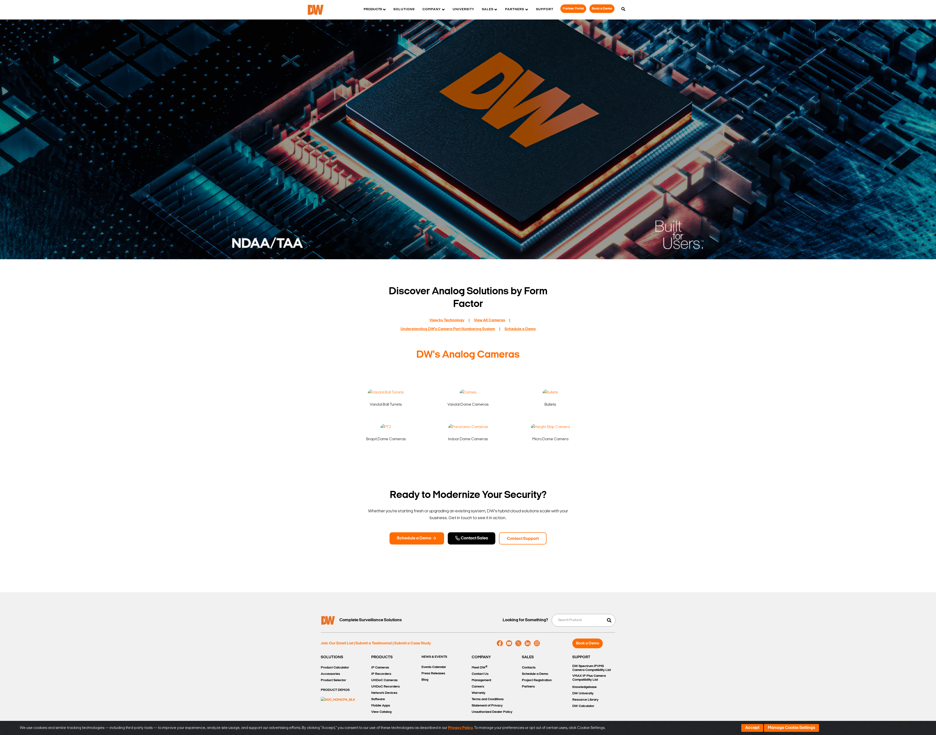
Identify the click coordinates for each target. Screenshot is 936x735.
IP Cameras (380, 667)
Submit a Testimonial (373, 643)
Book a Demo (602, 8)
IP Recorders (381, 674)
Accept (752, 728)
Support (544, 9)
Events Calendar (433, 667)
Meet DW (480, 667)
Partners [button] (514, 9)
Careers (478, 686)
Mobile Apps (380, 705)
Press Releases (433, 673)
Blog (424, 680)
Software (378, 699)
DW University (583, 693)
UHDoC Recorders (385, 686)
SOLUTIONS (332, 657)
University (463, 9)
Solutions (404, 9)
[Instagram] (537, 643)
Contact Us (480, 674)
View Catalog (381, 712)
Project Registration (537, 680)
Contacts (529, 667)
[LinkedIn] (528, 643)
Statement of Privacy (487, 705)
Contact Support (523, 539)
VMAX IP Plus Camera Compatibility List (589, 678)
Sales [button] (487, 9)
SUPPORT (581, 657)
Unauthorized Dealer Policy (492, 712)
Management (481, 680)
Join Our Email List (337, 643)
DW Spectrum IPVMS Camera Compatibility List (591, 668)
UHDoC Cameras (384, 680)
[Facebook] (500, 643)
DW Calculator (583, 706)
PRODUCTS (382, 657)
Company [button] (431, 9)
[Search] (623, 9)
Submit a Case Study (412, 643)
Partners (528, 686)
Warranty (478, 693)
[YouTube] (509, 643)
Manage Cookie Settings (791, 728)
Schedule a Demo (414, 538)
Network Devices (384, 693)
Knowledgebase (584, 687)
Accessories (330, 674)
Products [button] (373, 9)
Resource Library (585, 700)
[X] (518, 643)
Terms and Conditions (488, 699)
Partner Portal (573, 8)
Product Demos (335, 690)
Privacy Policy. (460, 728)
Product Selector (333, 680)
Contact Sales (474, 538)
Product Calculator (335, 667)
